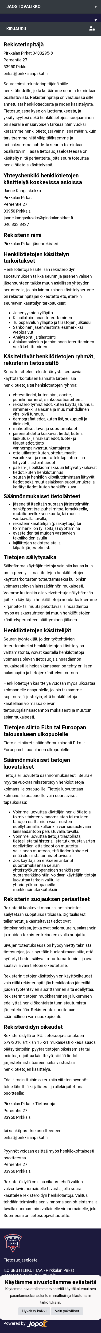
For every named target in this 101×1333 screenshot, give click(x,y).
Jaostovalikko (51, 6)
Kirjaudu (16, 28)
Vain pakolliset (67, 1311)
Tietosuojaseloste (21, 1260)
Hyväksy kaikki (34, 1311)
